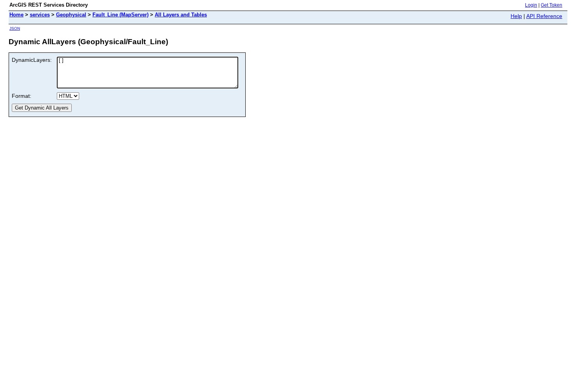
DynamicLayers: (32, 60)
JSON (14, 28)
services (40, 15)
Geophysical (71, 15)
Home (16, 15)
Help (516, 16)
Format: (21, 96)
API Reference (544, 16)
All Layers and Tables (181, 15)
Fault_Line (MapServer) (120, 15)
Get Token (551, 5)
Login (531, 5)
